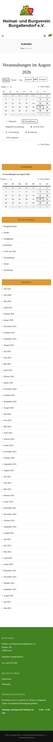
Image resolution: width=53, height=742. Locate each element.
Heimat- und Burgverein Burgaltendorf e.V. (26, 23)
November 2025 (10, 326)
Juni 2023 (7, 483)
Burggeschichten (10, 226)
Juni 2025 (7, 358)
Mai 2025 (7, 364)
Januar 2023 (8, 502)
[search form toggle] (45, 36)
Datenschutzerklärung (26, 738)
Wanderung (8, 270)
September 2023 (10, 464)
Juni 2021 (7, 608)
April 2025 (8, 370)
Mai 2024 (7, 427)
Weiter (3, 87)
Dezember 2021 (10, 571)
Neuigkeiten (8, 239)
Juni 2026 (7, 295)
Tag (20, 80)
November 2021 (10, 577)
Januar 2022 (8, 564)
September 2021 (10, 589)
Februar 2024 (9, 439)
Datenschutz (6, 679)
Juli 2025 (7, 351)
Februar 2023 (9, 495)
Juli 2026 (7, 289)
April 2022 (8, 558)
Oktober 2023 (9, 458)
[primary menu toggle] (3, 36)
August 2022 (9, 533)
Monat (6, 80)
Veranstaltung (9, 258)
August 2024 (9, 408)
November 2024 (10, 389)
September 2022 (10, 527)
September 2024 (10, 401)
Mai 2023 (7, 489)
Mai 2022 (7, 552)
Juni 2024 (7, 420)
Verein (6, 264)
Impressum (6, 684)
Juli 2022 (7, 539)
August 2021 (9, 596)
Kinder (6, 233)
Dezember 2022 (10, 508)
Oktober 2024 (9, 395)
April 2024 (8, 433)
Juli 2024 (7, 414)
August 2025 (9, 345)
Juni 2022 (7, 545)
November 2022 (10, 514)
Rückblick (8, 245)
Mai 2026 (7, 301)
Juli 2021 (7, 602)
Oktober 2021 (9, 583)
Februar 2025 (9, 376)
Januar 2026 (8, 320)
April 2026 (8, 308)
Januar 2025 (8, 383)
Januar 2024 (8, 445)
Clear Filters (44, 87)
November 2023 (10, 452)
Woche (14, 80)
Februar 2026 (9, 314)
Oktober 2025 (9, 333)
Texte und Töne (10, 251)
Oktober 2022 (9, 520)
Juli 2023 (7, 477)
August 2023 (9, 470)
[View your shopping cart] (49, 36)
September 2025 (10, 339)
